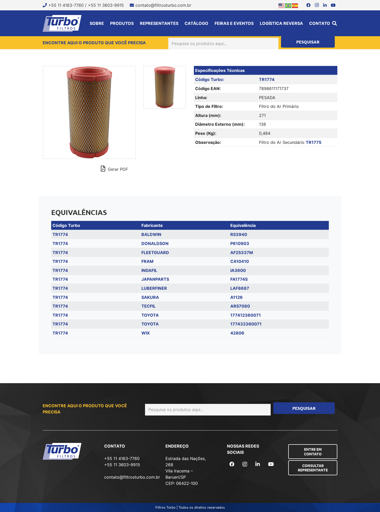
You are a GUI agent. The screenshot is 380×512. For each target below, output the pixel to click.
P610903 (239, 243)
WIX (145, 333)
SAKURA (150, 297)
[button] (334, 23)
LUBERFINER (154, 288)
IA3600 (238, 270)
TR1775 (313, 142)
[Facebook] (308, 5)
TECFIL (148, 306)
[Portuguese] (288, 5)
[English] (281, 5)
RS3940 (238, 234)
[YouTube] (333, 5)
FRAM (147, 261)
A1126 (236, 297)
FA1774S (239, 279)
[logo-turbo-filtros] (62, 23)
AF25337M (241, 252)
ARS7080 (240, 306)
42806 (237, 333)
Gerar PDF (117, 169)
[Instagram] (317, 5)
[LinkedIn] (325, 5)
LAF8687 (239, 288)
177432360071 (246, 324)
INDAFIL (149, 270)
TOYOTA (150, 315)
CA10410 (239, 261)
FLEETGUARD (155, 252)
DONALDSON (155, 243)
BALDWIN (151, 234)
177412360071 (245, 315)
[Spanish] (295, 5)
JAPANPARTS (155, 279)
